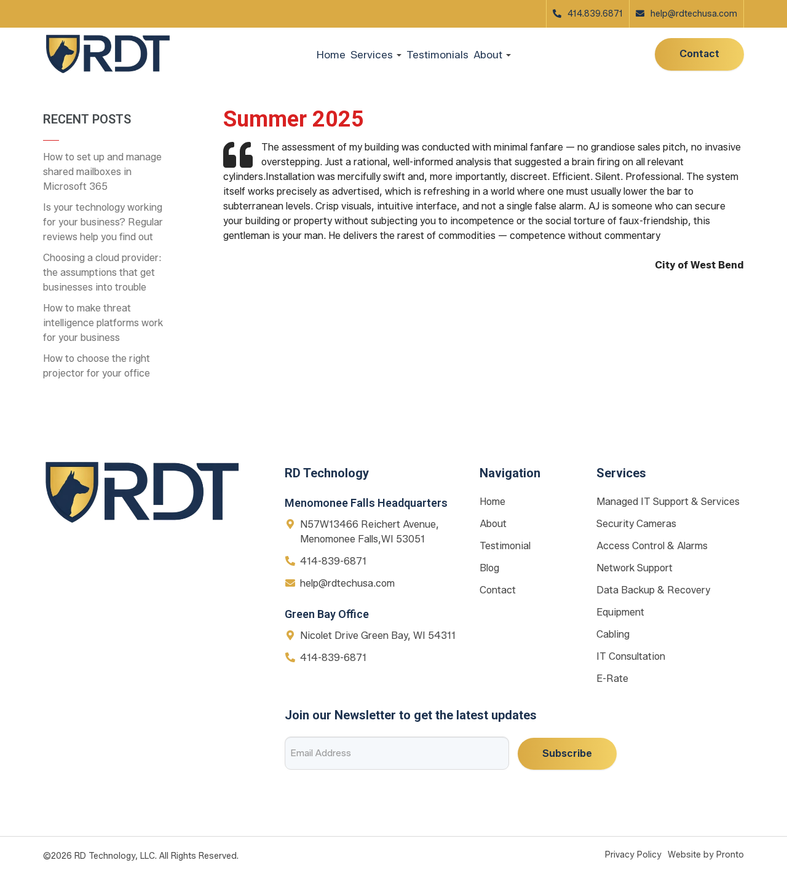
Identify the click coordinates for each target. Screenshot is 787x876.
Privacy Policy (633, 855)
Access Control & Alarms (652, 546)
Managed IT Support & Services (668, 501)
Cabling (613, 634)
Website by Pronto (706, 855)
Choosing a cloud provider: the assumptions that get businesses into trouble (102, 272)
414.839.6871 (595, 14)
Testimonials (437, 55)
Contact (699, 54)
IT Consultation (630, 656)
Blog (489, 568)
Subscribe (567, 753)
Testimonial (505, 546)
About (493, 524)
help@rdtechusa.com (694, 14)
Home (331, 55)
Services (372, 55)
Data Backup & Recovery (653, 590)
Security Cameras (636, 524)
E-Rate (612, 678)
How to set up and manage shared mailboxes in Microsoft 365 (102, 171)
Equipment (620, 612)
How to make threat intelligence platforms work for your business (103, 322)
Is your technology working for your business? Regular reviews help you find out (103, 222)
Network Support (634, 568)
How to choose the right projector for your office (96, 366)
